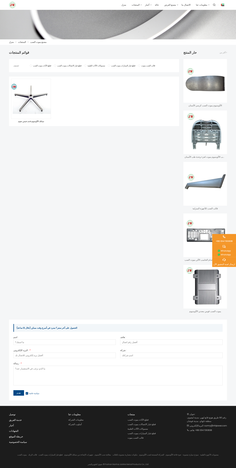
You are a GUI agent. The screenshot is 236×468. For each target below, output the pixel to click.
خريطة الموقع (16, 436)
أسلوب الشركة (75, 424)
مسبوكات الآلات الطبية (138, 428)
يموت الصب (22, 454)
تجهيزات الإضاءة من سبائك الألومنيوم (78, 454)
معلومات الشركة (76, 419)
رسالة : (17, 363)
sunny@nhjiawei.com (215, 425)
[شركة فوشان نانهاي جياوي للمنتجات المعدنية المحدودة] (12, 5)
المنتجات (22, 42)
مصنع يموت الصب (38, 42)
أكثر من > (223, 52)
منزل (11, 42)
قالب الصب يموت (136, 437)
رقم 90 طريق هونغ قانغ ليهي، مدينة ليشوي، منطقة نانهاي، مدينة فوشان (206, 419)
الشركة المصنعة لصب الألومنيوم (151, 454)
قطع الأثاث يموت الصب (138, 419)
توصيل (12, 414)
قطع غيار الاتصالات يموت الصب (142, 424)
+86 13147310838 (203, 430)
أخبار (11, 425)
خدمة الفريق (15, 420)
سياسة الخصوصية (18, 442)
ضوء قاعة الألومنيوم (173, 454)
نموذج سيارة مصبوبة (191, 454)
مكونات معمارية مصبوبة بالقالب (125, 454)
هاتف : (123, 337)
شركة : (123, 350)
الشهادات (13, 431)
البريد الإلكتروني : (21, 350)
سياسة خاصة (34, 393)
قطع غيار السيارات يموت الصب (142, 433)
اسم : (15, 337)
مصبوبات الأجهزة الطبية (209, 454)
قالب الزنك (32, 454)
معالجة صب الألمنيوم (103, 454)
